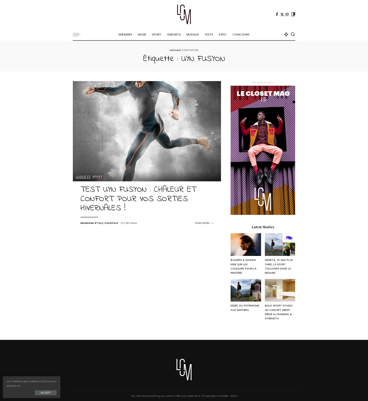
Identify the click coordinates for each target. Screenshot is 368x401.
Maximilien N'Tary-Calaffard (99, 223)
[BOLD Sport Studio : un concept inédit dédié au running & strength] (280, 290)
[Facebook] (277, 14)
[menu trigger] (78, 34)
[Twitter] (282, 14)
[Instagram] (287, 14)
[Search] (293, 34)
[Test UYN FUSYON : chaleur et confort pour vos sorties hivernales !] (147, 131)
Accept (46, 392)
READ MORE (202, 223)
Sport (97, 176)
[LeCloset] (184, 14)
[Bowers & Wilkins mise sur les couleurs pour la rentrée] (246, 244)
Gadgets (83, 176)
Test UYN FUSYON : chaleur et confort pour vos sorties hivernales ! (138, 199)
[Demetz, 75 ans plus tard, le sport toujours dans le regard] (280, 244)
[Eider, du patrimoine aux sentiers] (246, 290)
